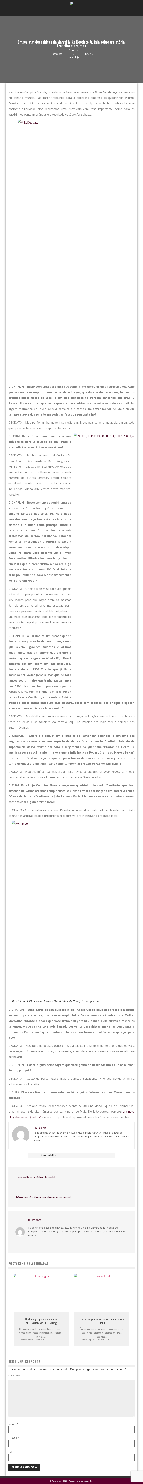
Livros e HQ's (73, 57)
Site (10, 1452)
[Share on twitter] (74, 1155)
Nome (13, 1424)
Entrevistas (73, 50)
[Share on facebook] (69, 1155)
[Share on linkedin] (79, 1155)
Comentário (14, 1375)
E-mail (13, 1438)
